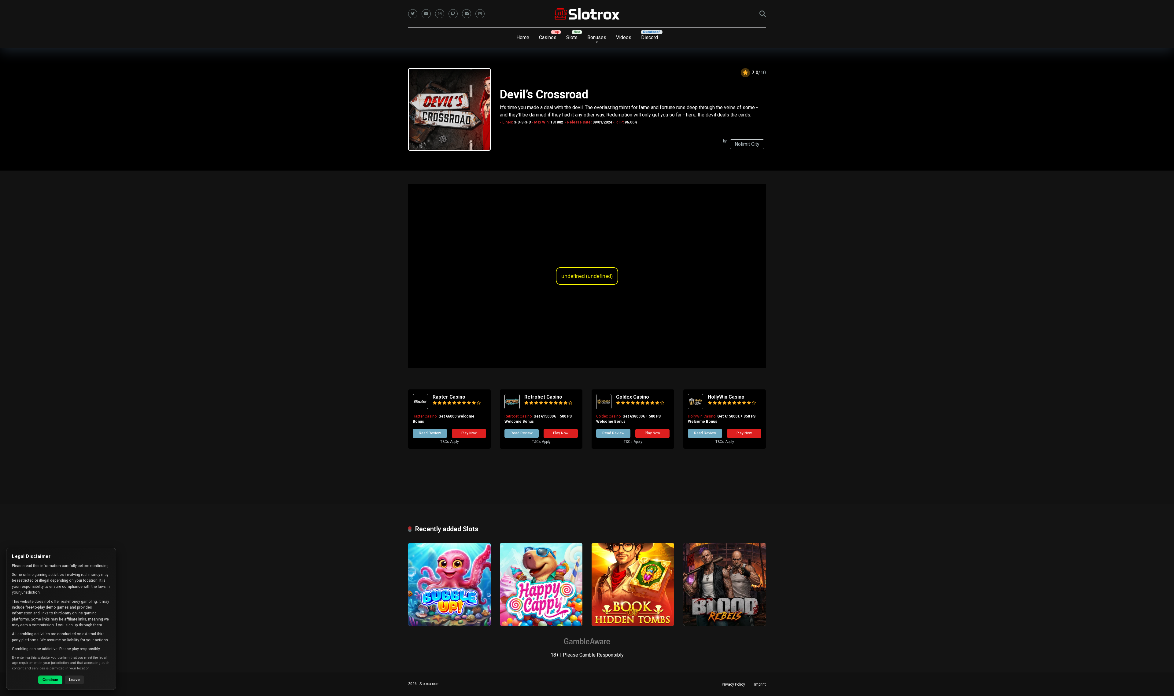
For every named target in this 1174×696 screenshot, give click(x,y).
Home (522, 37)
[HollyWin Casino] (695, 408)
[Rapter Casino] (420, 408)
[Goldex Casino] (603, 408)
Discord (649, 37)
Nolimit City (747, 144)
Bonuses (596, 37)
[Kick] (480, 13)
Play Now (469, 433)
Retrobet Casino (543, 397)
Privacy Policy (733, 684)
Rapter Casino (449, 397)
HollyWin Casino (726, 397)
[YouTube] (426, 13)
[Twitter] (412, 13)
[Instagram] (439, 13)
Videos (623, 37)
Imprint (760, 684)
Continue (50, 680)
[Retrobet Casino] (512, 408)
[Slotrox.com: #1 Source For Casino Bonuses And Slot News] (587, 14)
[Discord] (466, 13)
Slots (572, 37)
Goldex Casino (632, 397)
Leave (74, 680)
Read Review (430, 433)
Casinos (547, 37)
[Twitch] (453, 13)
